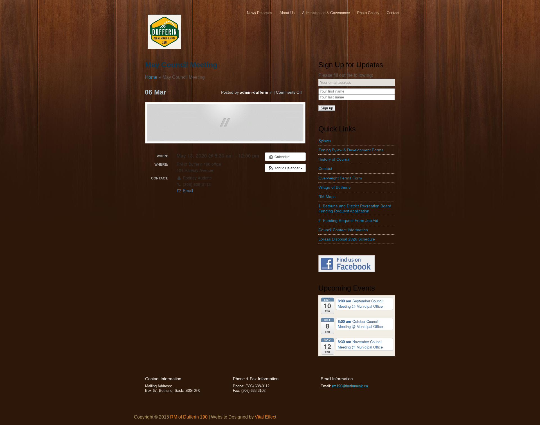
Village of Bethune (334, 187)
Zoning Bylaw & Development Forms (350, 150)
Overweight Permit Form (340, 178)
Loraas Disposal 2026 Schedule (346, 239)
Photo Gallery (368, 13)
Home (151, 77)
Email (187, 190)
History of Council (334, 159)
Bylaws (324, 140)
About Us (287, 13)
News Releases (259, 13)
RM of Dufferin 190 (189, 417)
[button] (285, 168)
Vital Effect (265, 417)
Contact (393, 13)
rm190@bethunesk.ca (350, 386)
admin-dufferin (254, 92)
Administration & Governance (326, 13)
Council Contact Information (343, 230)
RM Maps (327, 196)
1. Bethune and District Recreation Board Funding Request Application (354, 208)
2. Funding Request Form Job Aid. (348, 220)
